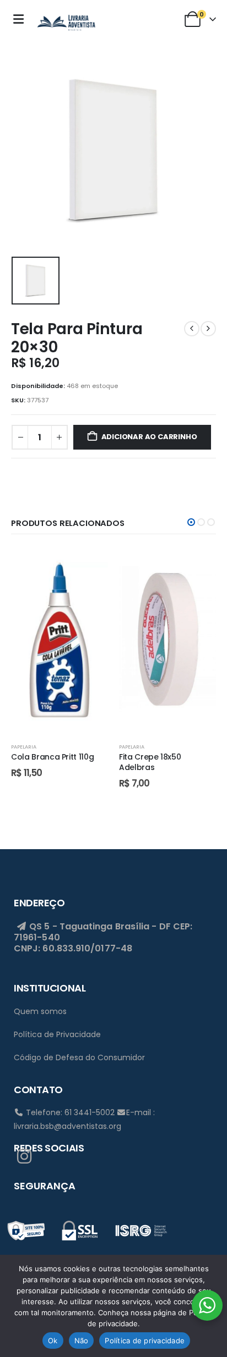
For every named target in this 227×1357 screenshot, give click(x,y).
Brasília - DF (143, 926)
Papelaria (23, 746)
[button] (191, 522)
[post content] (59, 639)
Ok (53, 1340)
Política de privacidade (145, 1340)
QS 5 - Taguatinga (69, 926)
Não (81, 1340)
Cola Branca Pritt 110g (52, 756)
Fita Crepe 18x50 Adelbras (150, 762)
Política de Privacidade (57, 1034)
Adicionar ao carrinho (149, 436)
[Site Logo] (66, 21)
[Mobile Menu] (21, 19)
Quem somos (40, 1011)
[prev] (191, 328)
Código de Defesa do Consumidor (79, 1057)
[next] (208, 328)
